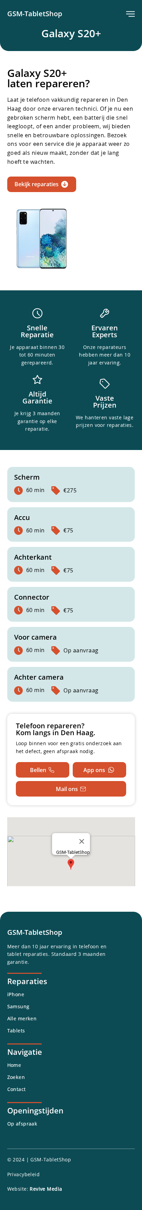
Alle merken (22, 1018)
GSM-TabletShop (34, 13)
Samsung (18, 1006)
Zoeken (16, 1077)
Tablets (16, 1030)
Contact (16, 1089)
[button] (130, 14)
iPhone (15, 994)
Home (14, 1065)
